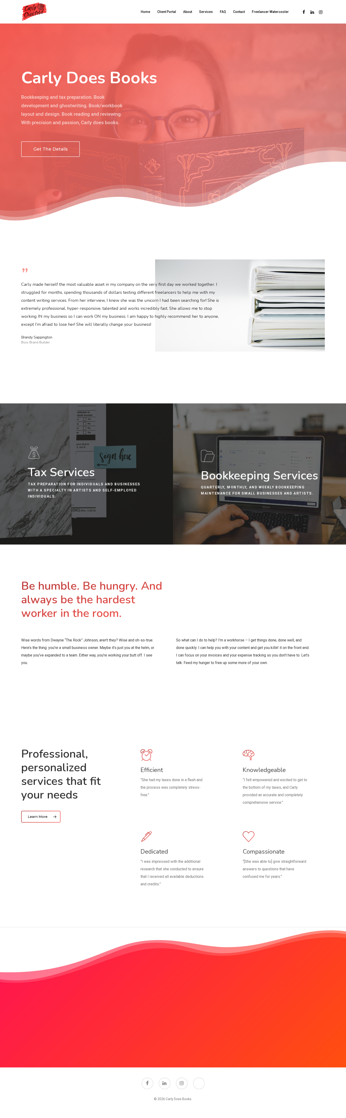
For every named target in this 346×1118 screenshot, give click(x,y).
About (187, 11)
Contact (239, 11)
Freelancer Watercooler (270, 11)
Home (145, 11)
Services (206, 11)
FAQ (223, 11)
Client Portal (166, 11)
